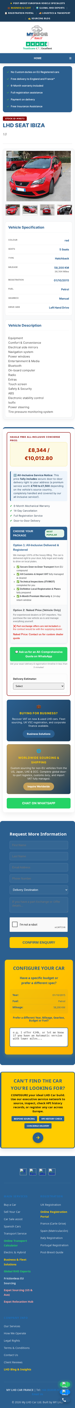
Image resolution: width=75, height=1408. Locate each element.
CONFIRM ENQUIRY (38, 942)
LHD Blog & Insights (17, 1369)
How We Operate (15, 1333)
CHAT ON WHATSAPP (38, 803)
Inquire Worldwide (39, 786)
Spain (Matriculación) (54, 1231)
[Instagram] (52, 1172)
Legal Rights (12, 1340)
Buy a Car (10, 1205)
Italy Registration (51, 1238)
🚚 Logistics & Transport (54, 13)
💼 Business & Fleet (19, 7)
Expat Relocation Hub (18, 1301)
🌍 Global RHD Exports (50, 7)
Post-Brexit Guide (51, 1252)
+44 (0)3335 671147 (54, 1390)
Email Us (37, 1394)
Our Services (12, 1326)
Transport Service (15, 1233)
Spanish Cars (12, 1226)
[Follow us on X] (23, 1172)
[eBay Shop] (42, 1172)
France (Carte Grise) (53, 1223)
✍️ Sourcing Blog (39, 18)
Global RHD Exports (17, 1271)
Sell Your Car (12, 1212)
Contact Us (11, 1355)
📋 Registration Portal (19, 13)
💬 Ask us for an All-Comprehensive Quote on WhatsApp (38, 654)
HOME (37, 58)
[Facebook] (32, 1172)
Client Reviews (13, 1362)
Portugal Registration (54, 1245)
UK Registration (50, 1205)
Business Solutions (38, 733)
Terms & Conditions (17, 1348)
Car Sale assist (13, 1219)
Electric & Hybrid (15, 1252)
